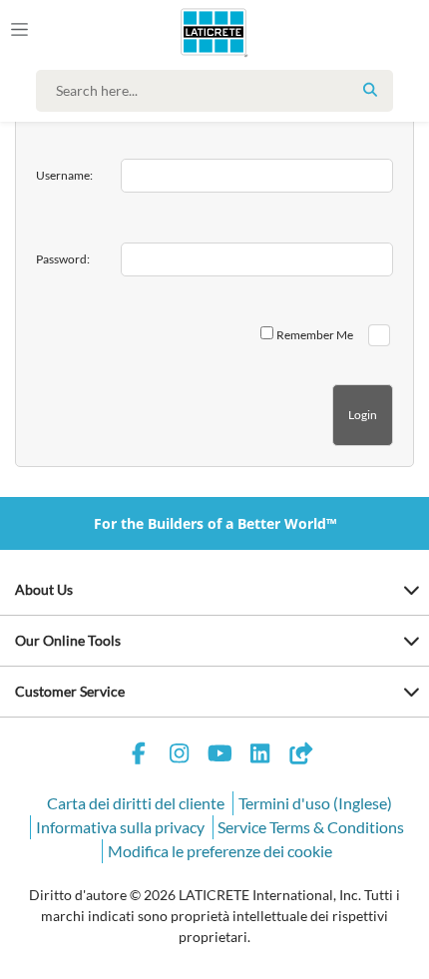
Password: (63, 258)
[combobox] (219, 91)
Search (370, 90)
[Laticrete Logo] (186, 32)
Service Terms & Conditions (310, 826)
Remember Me (314, 334)
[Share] (300, 755)
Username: (64, 175)
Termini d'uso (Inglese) (315, 802)
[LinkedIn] (260, 755)
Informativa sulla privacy (120, 826)
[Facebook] (139, 755)
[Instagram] (180, 755)
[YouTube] (219, 755)
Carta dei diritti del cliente (135, 802)
